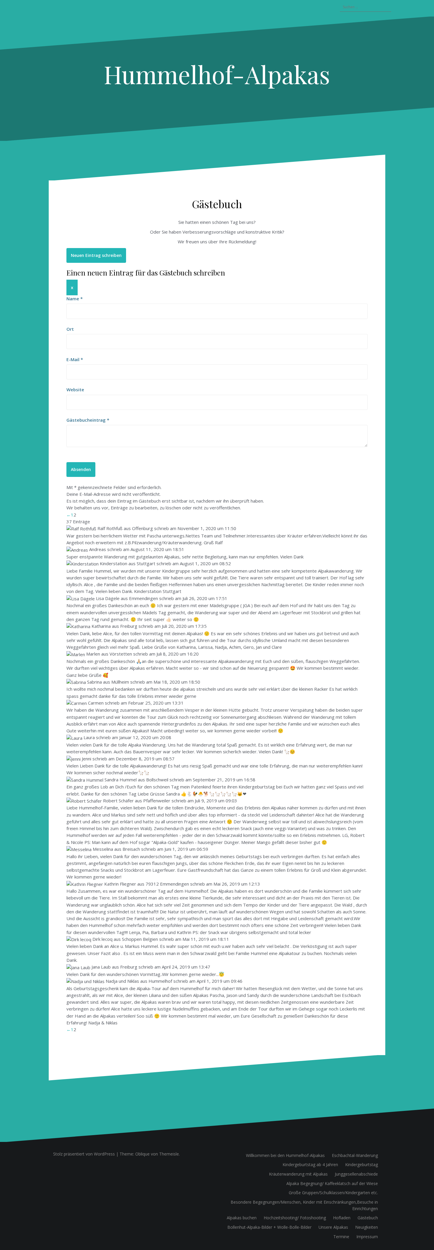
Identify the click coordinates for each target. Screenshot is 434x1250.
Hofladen (341, 1217)
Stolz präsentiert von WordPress (84, 1154)
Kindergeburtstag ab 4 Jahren (310, 1164)
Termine (341, 1236)
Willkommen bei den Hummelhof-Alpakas (285, 1155)
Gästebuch (368, 1217)
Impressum (367, 1236)
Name (74, 299)
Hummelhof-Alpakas (217, 74)
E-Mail (74, 359)
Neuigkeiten (366, 1227)
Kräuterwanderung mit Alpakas (298, 1174)
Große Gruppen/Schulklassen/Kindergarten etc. (333, 1192)
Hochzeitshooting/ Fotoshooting (295, 1217)
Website (75, 389)
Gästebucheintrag (87, 420)
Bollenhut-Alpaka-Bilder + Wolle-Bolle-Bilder (269, 1227)
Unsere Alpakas (333, 1227)
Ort (70, 329)
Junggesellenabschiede (356, 1174)
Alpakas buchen (242, 1217)
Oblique (142, 1154)
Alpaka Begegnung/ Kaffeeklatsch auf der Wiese (332, 1183)
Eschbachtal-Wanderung (355, 1155)
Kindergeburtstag (361, 1164)
